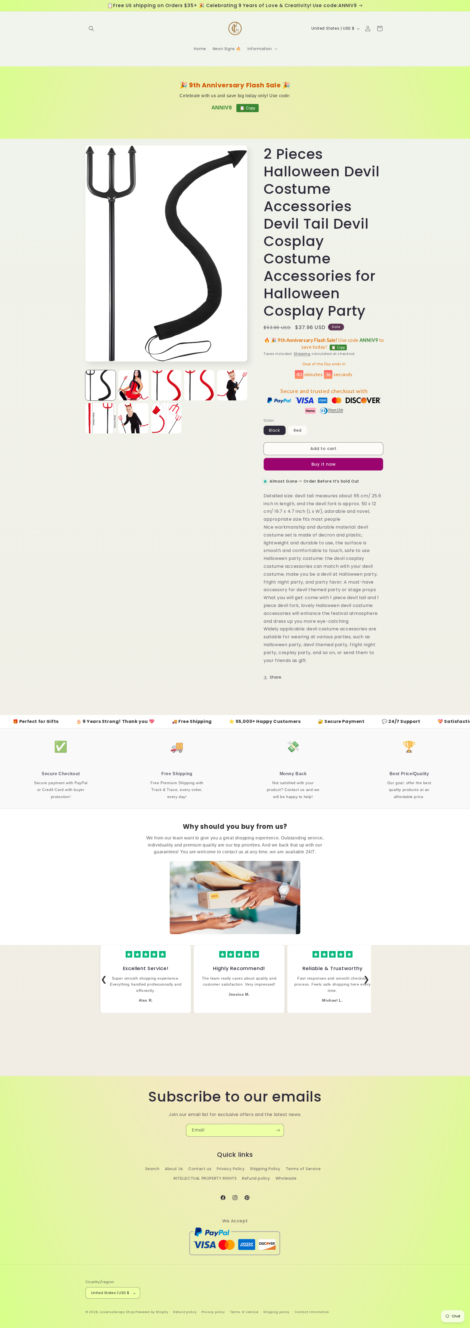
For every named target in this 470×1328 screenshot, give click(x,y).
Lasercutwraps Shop (117, 1312)
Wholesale (286, 1178)
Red (298, 430)
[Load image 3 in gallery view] (166, 385)
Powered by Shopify (151, 1312)
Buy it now (323, 464)
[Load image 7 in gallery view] (133, 418)
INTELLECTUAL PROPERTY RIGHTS (205, 1178)
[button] (91, 29)
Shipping (302, 353)
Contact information (312, 1312)
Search (152, 1168)
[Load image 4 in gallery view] (199, 385)
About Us (174, 1168)
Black (274, 430)
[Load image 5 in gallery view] (232, 385)
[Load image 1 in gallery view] (100, 385)
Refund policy (256, 1178)
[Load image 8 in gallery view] (166, 418)
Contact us (199, 1168)
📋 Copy (247, 108)
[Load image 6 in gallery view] (100, 418)
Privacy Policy (231, 1168)
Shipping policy (276, 1312)
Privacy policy (213, 1312)
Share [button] (276, 677)
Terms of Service (303, 1168)
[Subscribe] (278, 1130)
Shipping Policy (265, 1168)
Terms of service (244, 1312)
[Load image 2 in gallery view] (133, 385)
